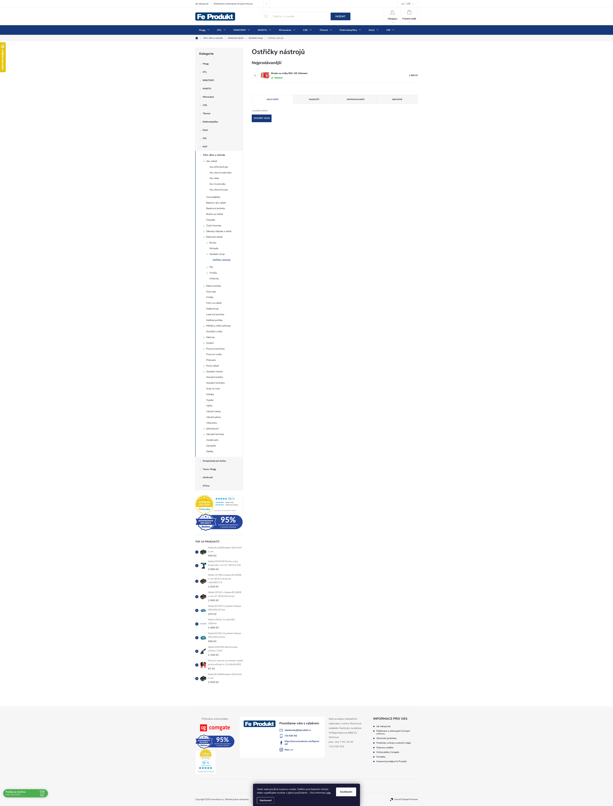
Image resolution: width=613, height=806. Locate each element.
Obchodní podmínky (386, 738)
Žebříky (209, 451)
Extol (205, 130)
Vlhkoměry (211, 422)
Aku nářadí (211, 161)
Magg (205, 63)
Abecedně (397, 99)
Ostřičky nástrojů (221, 259)
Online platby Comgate (387, 752)
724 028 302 (290, 735)
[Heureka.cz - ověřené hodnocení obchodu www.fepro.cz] (219, 504)
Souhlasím (346, 792)
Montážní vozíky (214, 331)
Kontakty (380, 756)
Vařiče (209, 405)
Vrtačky (213, 272)
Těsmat (206, 113)
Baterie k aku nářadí (216, 202)
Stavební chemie (214, 371)
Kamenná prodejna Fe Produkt (391, 761)
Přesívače (211, 360)
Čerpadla (210, 219)
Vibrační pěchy (213, 417)
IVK (204, 138)
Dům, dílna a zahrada (214, 154)
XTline (206, 485)
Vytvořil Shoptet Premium (406, 799)
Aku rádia (214, 178)
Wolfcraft (208, 477)
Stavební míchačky (215, 382)
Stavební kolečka (214, 377)
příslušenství (212, 428)
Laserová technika (215, 314)
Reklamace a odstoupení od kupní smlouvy (233, 3)
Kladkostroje (212, 308)
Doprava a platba (384, 747)
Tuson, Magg (209, 469)
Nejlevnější (272, 99)
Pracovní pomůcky (215, 348)
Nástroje (210, 337)
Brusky (212, 242)
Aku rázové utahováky (220, 172)
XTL (205, 72)
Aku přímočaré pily (218, 166)
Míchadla (213, 248)
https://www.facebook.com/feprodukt (301, 743)
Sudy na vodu (213, 388)
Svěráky (210, 394)
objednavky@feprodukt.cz (297, 730)
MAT (205, 146)
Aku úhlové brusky (218, 189)
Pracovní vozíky (214, 354)
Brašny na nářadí (214, 214)
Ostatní (210, 343)
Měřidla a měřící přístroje (218, 325)
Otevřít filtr (262, 118)
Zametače (211, 445)
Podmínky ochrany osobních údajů (393, 742)
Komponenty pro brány (214, 460)
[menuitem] (204, 30)
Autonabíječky (213, 197)
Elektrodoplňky (210, 121)
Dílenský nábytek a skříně (218, 231)
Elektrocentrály (213, 285)
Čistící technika (213, 225)
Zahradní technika (215, 434)
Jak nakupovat (201, 3)
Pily (211, 267)
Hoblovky (214, 278)
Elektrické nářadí (214, 236)
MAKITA (207, 88)
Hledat (340, 16)
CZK (408, 3)
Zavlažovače (212, 440)
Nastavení (266, 800)
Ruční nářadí (212, 365)
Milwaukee (208, 96)
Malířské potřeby (214, 320)
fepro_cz (288, 749)
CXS (205, 105)
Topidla (209, 400)
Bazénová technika (215, 208)
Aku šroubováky (217, 184)
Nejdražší (314, 99)
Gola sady (211, 291)
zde (328, 793)
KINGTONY (208, 80)
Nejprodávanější (355, 99)
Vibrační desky (213, 411)
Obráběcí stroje (217, 254)
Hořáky (209, 297)
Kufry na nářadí (213, 303)
